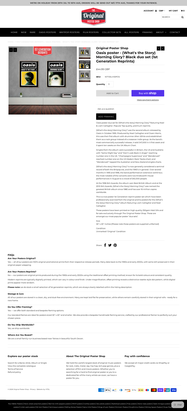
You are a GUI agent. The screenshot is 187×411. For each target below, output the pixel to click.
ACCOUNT (149, 10)
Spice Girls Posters (90, 407)
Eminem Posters (122, 407)
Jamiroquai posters (56, 407)
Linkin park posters (27, 407)
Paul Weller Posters (15, 404)
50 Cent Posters (42, 407)
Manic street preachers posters (35, 404)
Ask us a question (106, 109)
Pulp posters (131, 404)
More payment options (148, 100)
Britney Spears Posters (154, 407)
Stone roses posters (145, 404)
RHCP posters (77, 404)
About (160, 32)
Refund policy (14, 372)
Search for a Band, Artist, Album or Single (27, 363)
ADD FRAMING (106, 116)
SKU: (98, 77)
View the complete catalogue (22, 366)
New (23, 32)
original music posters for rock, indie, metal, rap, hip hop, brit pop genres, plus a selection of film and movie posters (93, 366)
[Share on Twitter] (110, 245)
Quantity (100, 84)
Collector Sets (111, 32)
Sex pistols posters (103, 404)
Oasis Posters (47, 32)
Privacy (32, 389)
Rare (33, 32)
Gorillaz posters (89, 404)
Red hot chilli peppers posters (60, 404)
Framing (147, 32)
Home (14, 32)
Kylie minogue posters (162, 404)
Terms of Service (15, 369)
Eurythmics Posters (137, 407)
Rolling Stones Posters (73, 407)
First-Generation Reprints (29, 42)
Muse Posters (169, 407)
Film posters (91, 32)
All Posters (131, 32)
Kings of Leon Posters (106, 407)
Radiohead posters (119, 404)
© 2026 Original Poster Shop (18, 389)
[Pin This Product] (115, 245)
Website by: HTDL (43, 389)
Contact (175, 32)
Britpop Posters (69, 32)
